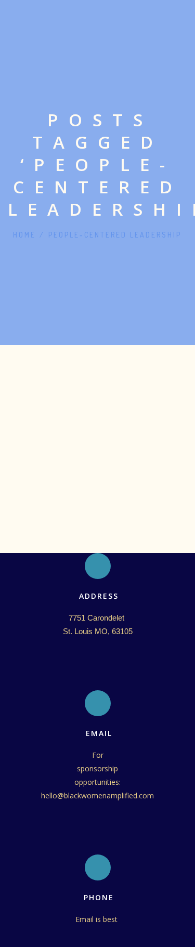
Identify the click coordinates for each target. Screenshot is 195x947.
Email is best (97, 919)
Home (24, 234)
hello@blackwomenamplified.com (97, 795)
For (97, 755)
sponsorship (97, 768)
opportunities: (97, 782)
